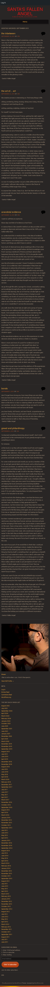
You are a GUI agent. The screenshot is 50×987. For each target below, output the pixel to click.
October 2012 (6, 906)
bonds (4, 388)
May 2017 (4, 794)
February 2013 (6, 896)
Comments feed (6, 694)
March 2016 (5, 815)
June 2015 (4, 833)
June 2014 (4, 855)
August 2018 (5, 766)
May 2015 (4, 835)
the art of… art (8, 90)
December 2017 (6, 784)
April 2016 (4, 812)
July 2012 (4, 914)
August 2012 (5, 911)
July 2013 (4, 883)
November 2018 (6, 764)
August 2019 (5, 751)
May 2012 (4, 919)
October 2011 (6, 932)
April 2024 (4, 713)
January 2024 (5, 721)
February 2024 (6, 718)
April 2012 (4, 921)
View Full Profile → (7, 681)
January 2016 (5, 817)
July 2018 (4, 769)
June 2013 (4, 886)
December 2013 (6, 871)
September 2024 (6, 711)
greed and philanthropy (13, 428)
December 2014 (6, 843)
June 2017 (4, 792)
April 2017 (4, 797)
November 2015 (6, 822)
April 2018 (4, 777)
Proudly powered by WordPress (11, 983)
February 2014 (6, 866)
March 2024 (5, 716)
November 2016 (6, 802)
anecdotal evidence (11, 211)
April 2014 (4, 861)
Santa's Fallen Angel (25, 11)
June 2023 (4, 726)
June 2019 (4, 756)
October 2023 (6, 723)
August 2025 (5, 706)
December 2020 (6, 736)
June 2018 (4, 772)
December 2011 (6, 929)
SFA (18, 36)
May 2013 (4, 888)
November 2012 (6, 904)
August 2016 (5, 810)
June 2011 (4, 942)
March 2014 (5, 863)
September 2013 (6, 878)
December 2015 (6, 820)
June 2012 (4, 916)
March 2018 (5, 779)
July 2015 (4, 830)
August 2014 (5, 850)
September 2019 (6, 749)
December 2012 (6, 901)
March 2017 (5, 799)
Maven (3, 674)
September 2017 (6, 787)
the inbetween (8, 33)
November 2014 (6, 845)
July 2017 (4, 789)
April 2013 (4, 891)
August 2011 (5, 937)
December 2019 (6, 744)
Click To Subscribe (10, 964)
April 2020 (4, 739)
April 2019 (4, 759)
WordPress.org (6, 697)
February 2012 (6, 927)
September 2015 (6, 827)
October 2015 (6, 825)
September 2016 (6, 807)
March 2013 (5, 894)
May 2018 (4, 774)
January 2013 (5, 899)
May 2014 (4, 858)
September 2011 (6, 934)
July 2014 (4, 853)
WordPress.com (38, 983)
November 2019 (6, 746)
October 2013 (6, 876)
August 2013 (5, 881)
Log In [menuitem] (3, 3)
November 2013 (6, 873)
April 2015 (4, 838)
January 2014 (5, 868)
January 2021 (5, 733)
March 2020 (5, 741)
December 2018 (6, 761)
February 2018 (6, 782)
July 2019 (4, 754)
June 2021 (4, 731)
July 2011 (4, 939)
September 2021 (6, 728)
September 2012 (6, 909)
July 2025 (4, 708)
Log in (3, 689)
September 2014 (6, 848)
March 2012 (5, 924)
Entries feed (5, 692)
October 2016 (6, 805)
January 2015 (5, 840)
